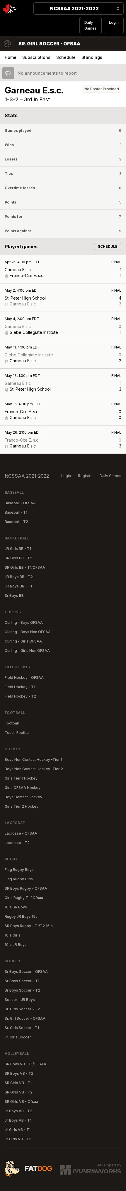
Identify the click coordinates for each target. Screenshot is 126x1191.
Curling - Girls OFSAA (23, 641)
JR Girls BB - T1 (18, 548)
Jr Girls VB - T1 (17, 1129)
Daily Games (90, 25)
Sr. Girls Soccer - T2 (22, 1009)
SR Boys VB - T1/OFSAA (25, 1064)
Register (85, 476)
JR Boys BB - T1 (18, 586)
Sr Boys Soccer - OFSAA (26, 971)
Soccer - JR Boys (20, 999)
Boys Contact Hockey (23, 797)
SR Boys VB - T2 (19, 1073)
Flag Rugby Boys (19, 869)
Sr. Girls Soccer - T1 (22, 1028)
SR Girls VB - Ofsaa (21, 1101)
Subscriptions (36, 57)
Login (114, 22)
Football (12, 723)
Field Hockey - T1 (20, 687)
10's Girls (13, 935)
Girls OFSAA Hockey (22, 787)
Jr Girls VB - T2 (18, 1139)
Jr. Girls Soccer (18, 1037)
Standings (91, 57)
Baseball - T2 (16, 522)
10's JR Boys (16, 944)
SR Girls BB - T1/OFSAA (25, 567)
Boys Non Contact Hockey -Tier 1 (33, 759)
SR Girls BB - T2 (18, 558)
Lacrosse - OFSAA (21, 833)
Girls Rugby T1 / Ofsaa (24, 898)
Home (10, 57)
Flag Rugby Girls (19, 879)
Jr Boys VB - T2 (18, 1111)
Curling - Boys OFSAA (24, 622)
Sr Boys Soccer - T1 (22, 981)
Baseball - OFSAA (20, 503)
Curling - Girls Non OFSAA (27, 650)
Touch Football (17, 732)
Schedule (66, 57)
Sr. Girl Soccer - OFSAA (25, 1018)
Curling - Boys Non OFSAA (28, 632)
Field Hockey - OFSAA (24, 677)
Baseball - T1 (16, 512)
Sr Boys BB (14, 595)
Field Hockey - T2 (20, 696)
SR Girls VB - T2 (19, 1092)
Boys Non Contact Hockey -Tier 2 (34, 769)
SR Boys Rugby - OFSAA (26, 888)
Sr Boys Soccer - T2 (22, 990)
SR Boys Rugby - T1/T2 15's (29, 926)
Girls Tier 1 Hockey (21, 778)
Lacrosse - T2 (17, 842)
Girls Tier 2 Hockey (21, 806)
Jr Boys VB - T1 (18, 1120)
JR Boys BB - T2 (19, 577)
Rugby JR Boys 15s (21, 916)
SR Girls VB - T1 (18, 1083)
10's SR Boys (16, 907)
